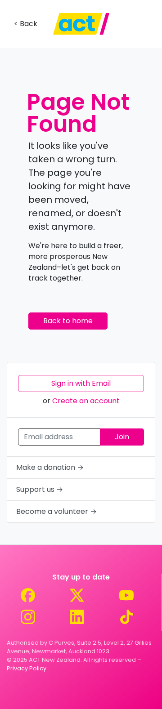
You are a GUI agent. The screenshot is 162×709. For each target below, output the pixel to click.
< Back (25, 23)
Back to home (68, 321)
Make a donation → (50, 467)
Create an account (86, 401)
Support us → (39, 489)
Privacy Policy (26, 668)
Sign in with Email (81, 383)
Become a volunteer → (56, 511)
